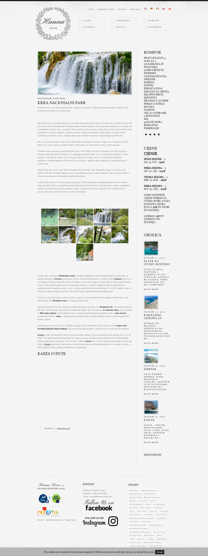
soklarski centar (134, 542)
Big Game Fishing (135, 497)
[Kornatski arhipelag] (151, 302)
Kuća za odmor (145, 507)
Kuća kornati (133, 507)
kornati (152, 501)
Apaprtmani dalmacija (148, 490)
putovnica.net (63, 429)
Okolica (121, 27)
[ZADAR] (151, 407)
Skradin (40, 335)
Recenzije (122, 9)
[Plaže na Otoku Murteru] (151, 248)
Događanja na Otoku (106, 9)
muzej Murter (133, 521)
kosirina (147, 504)
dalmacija (132, 501)
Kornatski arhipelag (153, 317)
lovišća (131, 511)
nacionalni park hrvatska (137, 525)
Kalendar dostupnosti (54, 520)
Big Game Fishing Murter (152, 497)
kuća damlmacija (158, 504)
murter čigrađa (161, 514)
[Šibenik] (151, 356)
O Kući (87, 21)
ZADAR (149, 420)
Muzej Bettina (161, 518)
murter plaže (164, 511)
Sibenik (159, 535)
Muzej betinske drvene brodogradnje (141, 518)
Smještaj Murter (161, 539)
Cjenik (91, 9)
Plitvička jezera (149, 535)
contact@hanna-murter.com (100, 497)
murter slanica (148, 514)
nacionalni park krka (155, 525)
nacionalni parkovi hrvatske (138, 528)
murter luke (153, 511)
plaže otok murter (135, 535)
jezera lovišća (143, 501)
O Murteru (122, 21)
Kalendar (154, 27)
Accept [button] (160, 552)
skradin (131, 539)
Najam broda (135, 9)
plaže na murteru (159, 532)
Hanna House (49, 485)
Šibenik (150, 369)
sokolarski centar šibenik (137, 546)
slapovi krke (141, 539)
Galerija (89, 27)
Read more (151, 289)
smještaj (151, 539)
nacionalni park (146, 521)
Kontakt (153, 21)
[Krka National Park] (49, 217)
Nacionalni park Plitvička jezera (139, 532)
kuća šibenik (158, 507)
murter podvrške (135, 514)
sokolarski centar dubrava (152, 542)
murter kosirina (142, 511)
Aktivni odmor (133, 490)
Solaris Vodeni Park (155, 546)
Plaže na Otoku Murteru (157, 263)
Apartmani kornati (135, 494)
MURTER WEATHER (152, 455)
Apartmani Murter (150, 494)
